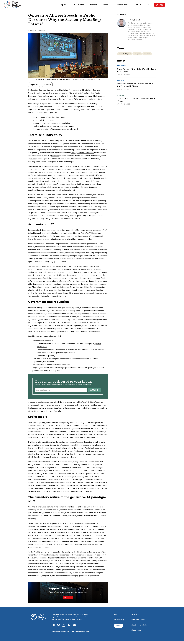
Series (105, 5)
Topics (63, 5)
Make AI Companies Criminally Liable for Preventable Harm (135, 85)
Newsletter (79, 5)
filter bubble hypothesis (66, 457)
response (55, 156)
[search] (149, 5)
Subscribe (94, 390)
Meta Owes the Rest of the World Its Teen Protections (136, 70)
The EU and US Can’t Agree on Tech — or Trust (136, 99)
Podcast (93, 5)
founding (33, 159)
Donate (159, 5)
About (138, 5)
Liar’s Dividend (89, 402)
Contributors (122, 5)
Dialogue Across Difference (82, 153)
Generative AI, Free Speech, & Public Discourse (53, 80)
